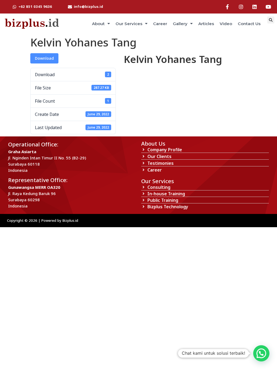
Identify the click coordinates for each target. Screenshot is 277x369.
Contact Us (249, 23)
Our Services (129, 23)
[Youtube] (268, 7)
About (98, 23)
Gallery (180, 23)
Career (160, 23)
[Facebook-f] (227, 7)
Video (226, 23)
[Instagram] (241, 7)
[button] (261, 353)
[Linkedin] (254, 7)
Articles (206, 23)
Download (44, 58)
